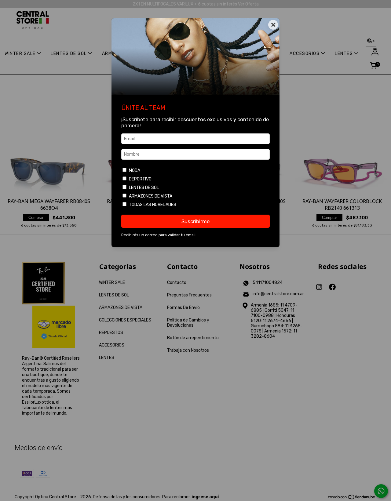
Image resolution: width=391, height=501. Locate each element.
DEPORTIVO (140, 179)
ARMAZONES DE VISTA (150, 196)
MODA (134, 170)
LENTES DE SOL (144, 187)
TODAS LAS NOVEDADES (152, 204)
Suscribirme (195, 221)
